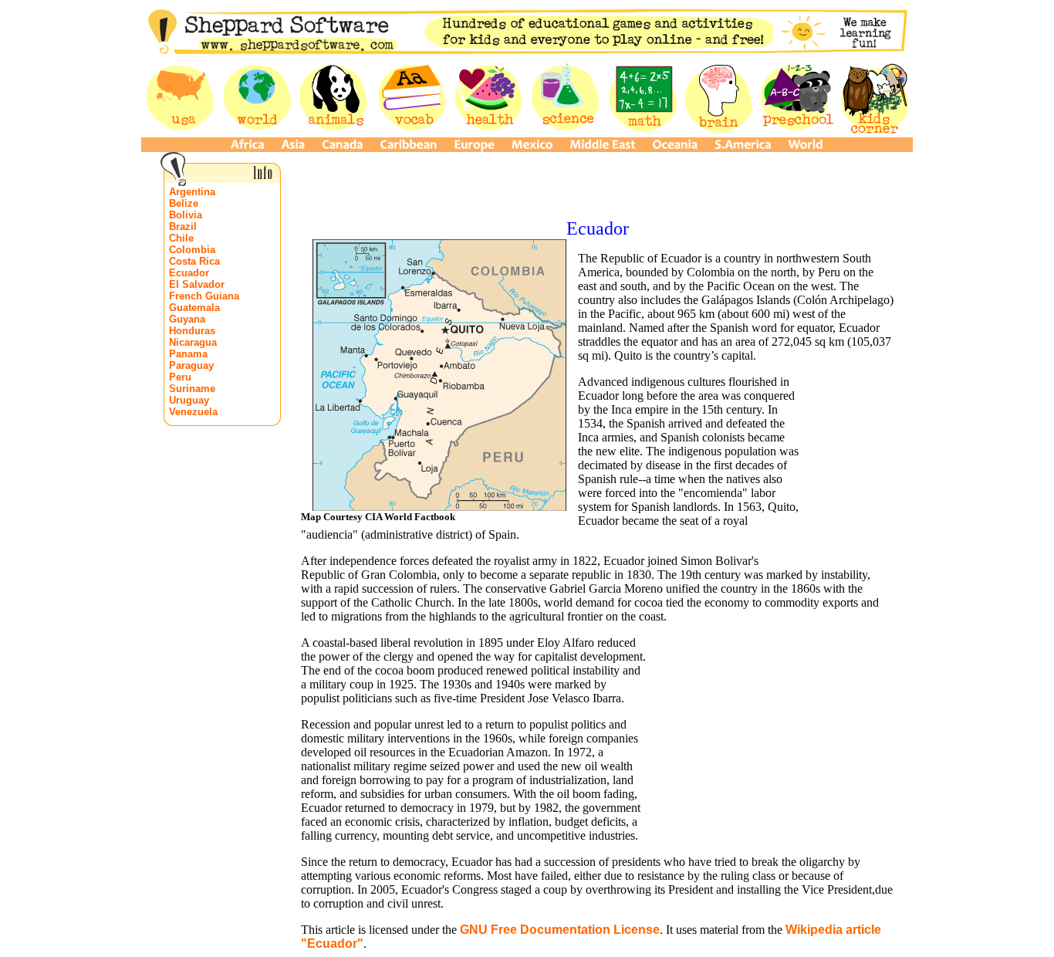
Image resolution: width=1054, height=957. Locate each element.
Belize (183, 203)
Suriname (192, 388)
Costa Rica (194, 261)
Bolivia (185, 215)
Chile (181, 238)
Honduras (192, 330)
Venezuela (193, 412)
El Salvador (197, 284)
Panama (188, 354)
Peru (180, 377)
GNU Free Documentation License (560, 929)
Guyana (187, 319)
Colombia (192, 249)
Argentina (192, 192)
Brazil (183, 226)
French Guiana (204, 296)
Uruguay (189, 400)
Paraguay (191, 365)
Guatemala (194, 307)
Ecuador (189, 273)
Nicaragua (193, 342)
